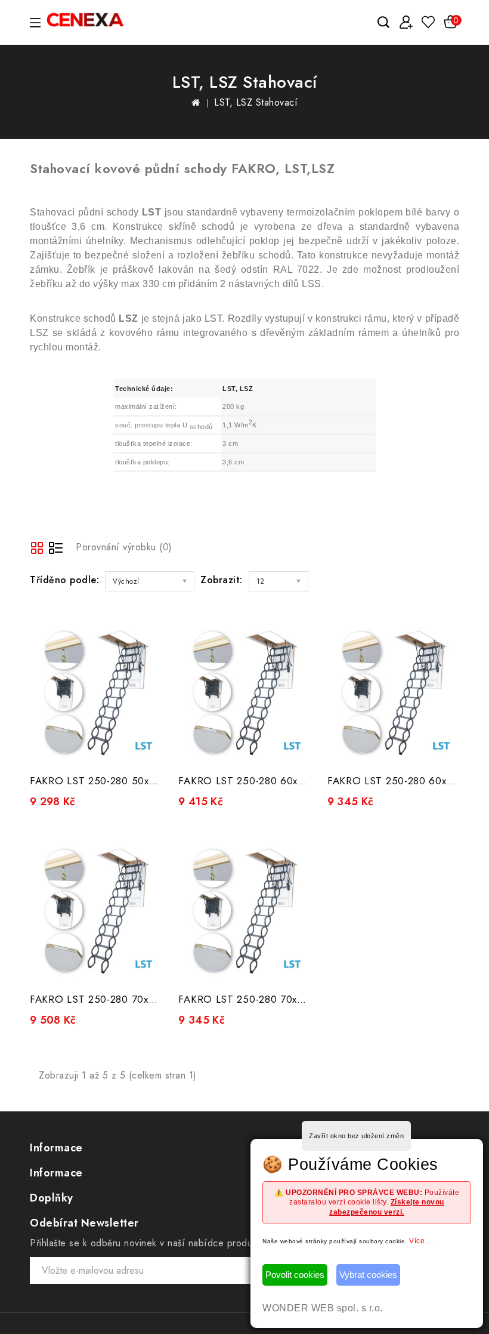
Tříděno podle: (64, 580)
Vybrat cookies (368, 1275)
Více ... (421, 1241)
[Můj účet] (406, 22)
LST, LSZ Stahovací (256, 102)
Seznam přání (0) (427, 21)
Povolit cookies (294, 1275)
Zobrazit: (221, 580)
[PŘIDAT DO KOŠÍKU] (143, 749)
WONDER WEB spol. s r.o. (322, 1308)
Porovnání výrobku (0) (124, 547)
